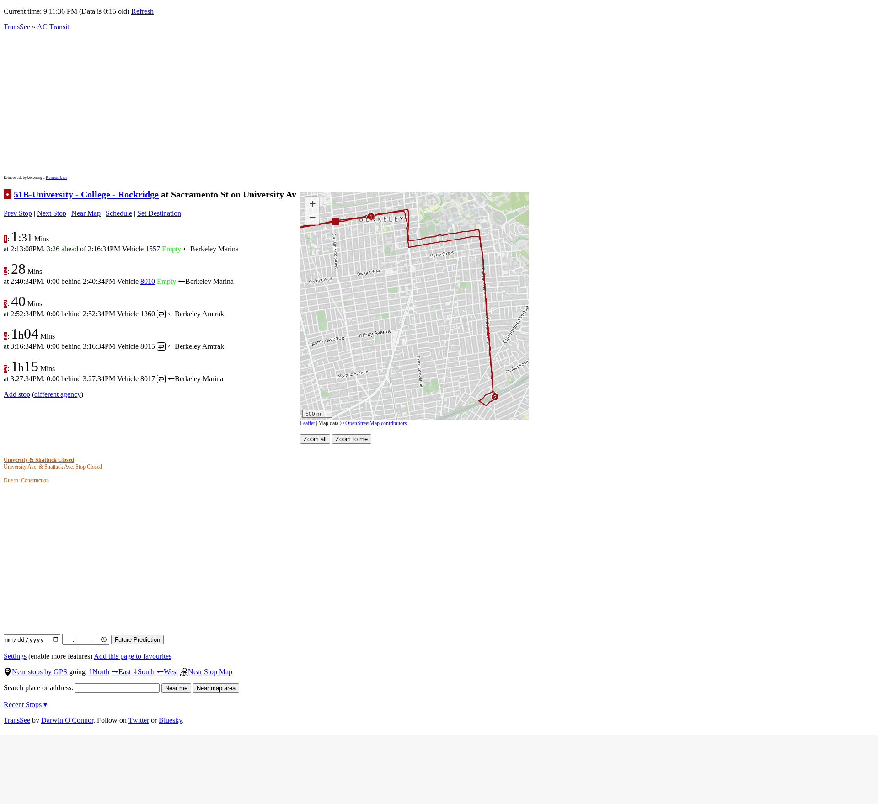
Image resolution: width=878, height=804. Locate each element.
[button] (335, 221)
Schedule (119, 213)
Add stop (17, 394)
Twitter (138, 720)
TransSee (17, 27)
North (98, 672)
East (121, 672)
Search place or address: (39, 688)
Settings (15, 656)
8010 (147, 281)
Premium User (56, 178)
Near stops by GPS (39, 672)
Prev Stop (18, 213)
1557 (152, 249)
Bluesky (170, 720)
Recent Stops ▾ (25, 704)
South (144, 672)
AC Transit (53, 27)
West (167, 672)
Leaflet (307, 423)
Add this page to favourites (132, 656)
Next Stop (51, 213)
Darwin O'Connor (67, 720)
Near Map (86, 213)
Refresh (142, 11)
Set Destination (159, 213)
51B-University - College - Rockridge (86, 194)
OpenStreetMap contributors (376, 423)
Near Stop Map (210, 672)
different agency (57, 394)
